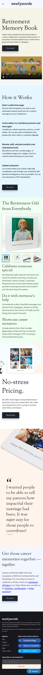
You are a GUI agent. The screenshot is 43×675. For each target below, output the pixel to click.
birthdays (9, 588)
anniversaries (20, 588)
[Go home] (21, 4)
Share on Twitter (30, 651)
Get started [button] (10, 48)
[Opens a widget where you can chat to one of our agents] (34, 671)
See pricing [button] (10, 415)
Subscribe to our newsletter (12, 657)
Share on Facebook (31, 645)
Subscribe (21, 666)
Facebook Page (29, 640)
